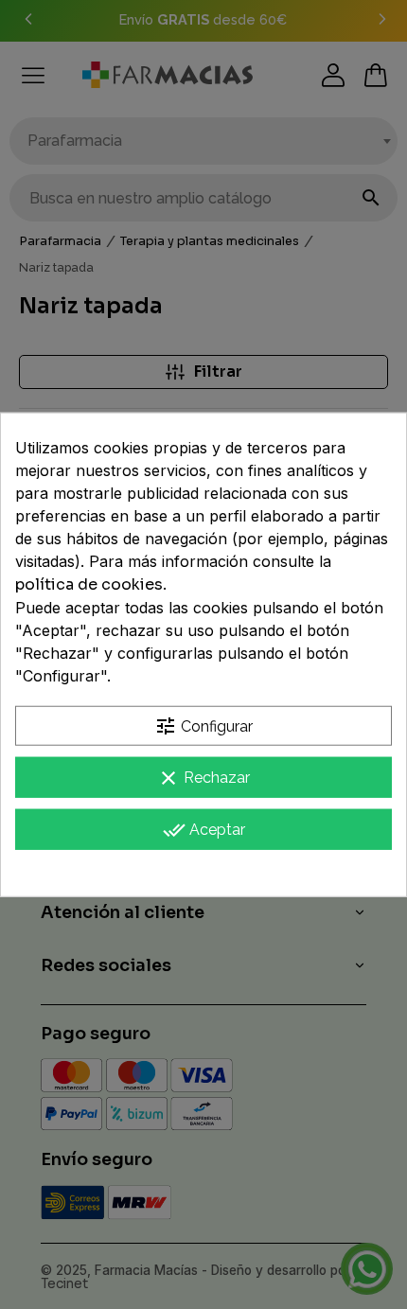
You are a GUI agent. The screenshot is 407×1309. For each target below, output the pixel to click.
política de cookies (89, 583)
